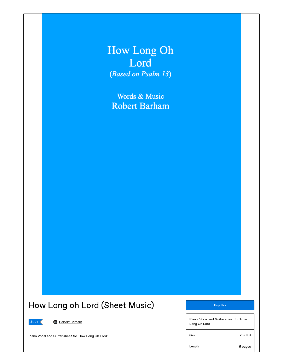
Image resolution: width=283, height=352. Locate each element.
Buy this (220, 305)
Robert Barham (70, 322)
